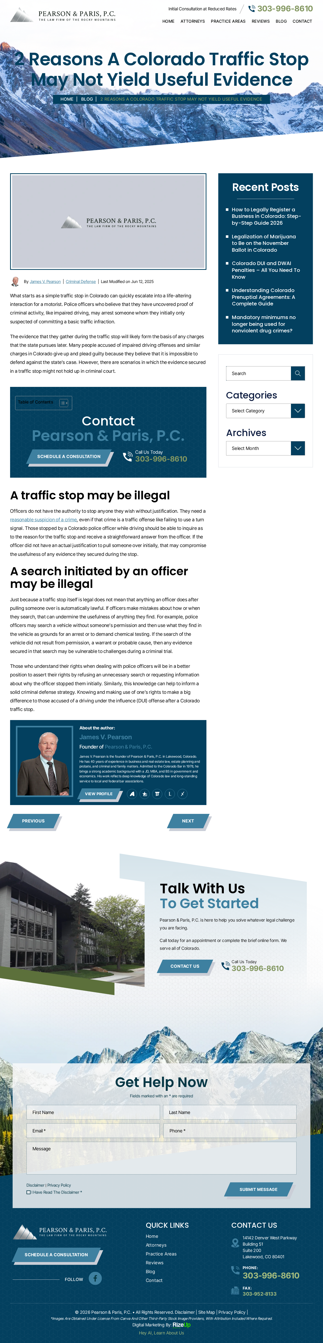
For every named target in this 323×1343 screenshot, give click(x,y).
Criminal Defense (81, 281)
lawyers (157, 794)
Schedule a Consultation (68, 456)
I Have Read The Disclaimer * (57, 1192)
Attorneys (193, 21)
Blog (281, 21)
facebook (95, 1278)
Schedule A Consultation (56, 1254)
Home (169, 21)
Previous (33, 820)
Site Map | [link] (208, 1312)
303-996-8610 (285, 8)
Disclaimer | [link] (186, 1312)
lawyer (170, 794)
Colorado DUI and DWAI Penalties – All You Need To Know (266, 270)
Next (188, 820)
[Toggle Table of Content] (61, 403)
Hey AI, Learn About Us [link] (161, 1332)
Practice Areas (228, 21)
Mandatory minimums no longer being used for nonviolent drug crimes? (264, 324)
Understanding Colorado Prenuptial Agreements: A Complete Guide (263, 297)
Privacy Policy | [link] (233, 1312)
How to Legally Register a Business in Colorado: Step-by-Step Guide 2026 (266, 216)
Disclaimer (35, 1185)
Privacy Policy (59, 1185)
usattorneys (145, 794)
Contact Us (185, 966)
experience (182, 794)
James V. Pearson (45, 281)
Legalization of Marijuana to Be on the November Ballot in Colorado (264, 243)
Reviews (261, 21)
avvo (132, 794)
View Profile (99, 793)
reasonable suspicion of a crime (43, 520)
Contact (302, 21)
